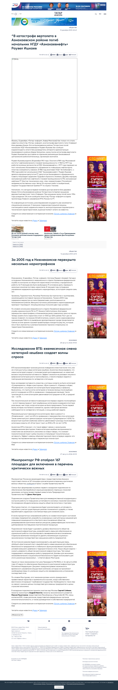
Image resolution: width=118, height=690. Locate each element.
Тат (20, 14)
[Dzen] (69, 621)
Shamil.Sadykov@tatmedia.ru (90, 675)
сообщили (30, 484)
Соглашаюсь (59, 687)
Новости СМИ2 (18, 244)
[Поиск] (96, 14)
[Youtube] (89, 621)
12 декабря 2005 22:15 (69, 254)
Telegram (43, 221)
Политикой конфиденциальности (76, 684)
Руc (12, 14)
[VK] (28, 621)
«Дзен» (35, 221)
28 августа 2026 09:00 (68, 343)
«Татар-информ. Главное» (64, 214)
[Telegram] (48, 621)
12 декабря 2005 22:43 (68, 30)
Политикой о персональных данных (55, 684)
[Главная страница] (58, 14)
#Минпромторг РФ (17, 614)
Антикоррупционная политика (90, 661)
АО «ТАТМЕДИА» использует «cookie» (91, 664)
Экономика (73, 340)
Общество (73, 27)
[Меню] (105, 14)
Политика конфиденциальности (90, 671)
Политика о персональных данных (91, 658)
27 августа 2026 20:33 (68, 454)
